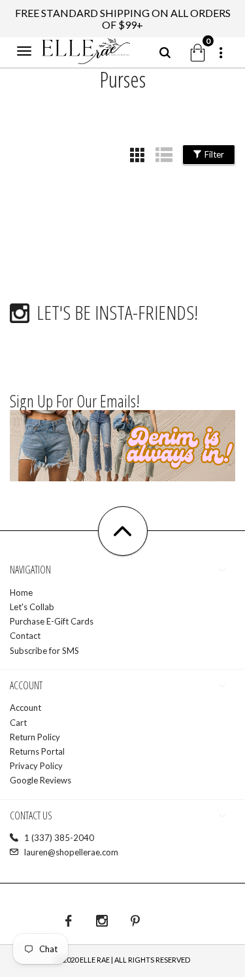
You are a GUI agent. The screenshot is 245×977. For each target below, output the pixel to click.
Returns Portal (37, 751)
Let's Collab (32, 607)
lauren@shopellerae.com (71, 852)
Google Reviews (40, 780)
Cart (18, 722)
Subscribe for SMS (44, 650)
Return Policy (35, 737)
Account (25, 707)
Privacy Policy (36, 766)
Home (21, 592)
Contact (25, 635)
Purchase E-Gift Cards (51, 621)
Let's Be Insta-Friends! (117, 312)
